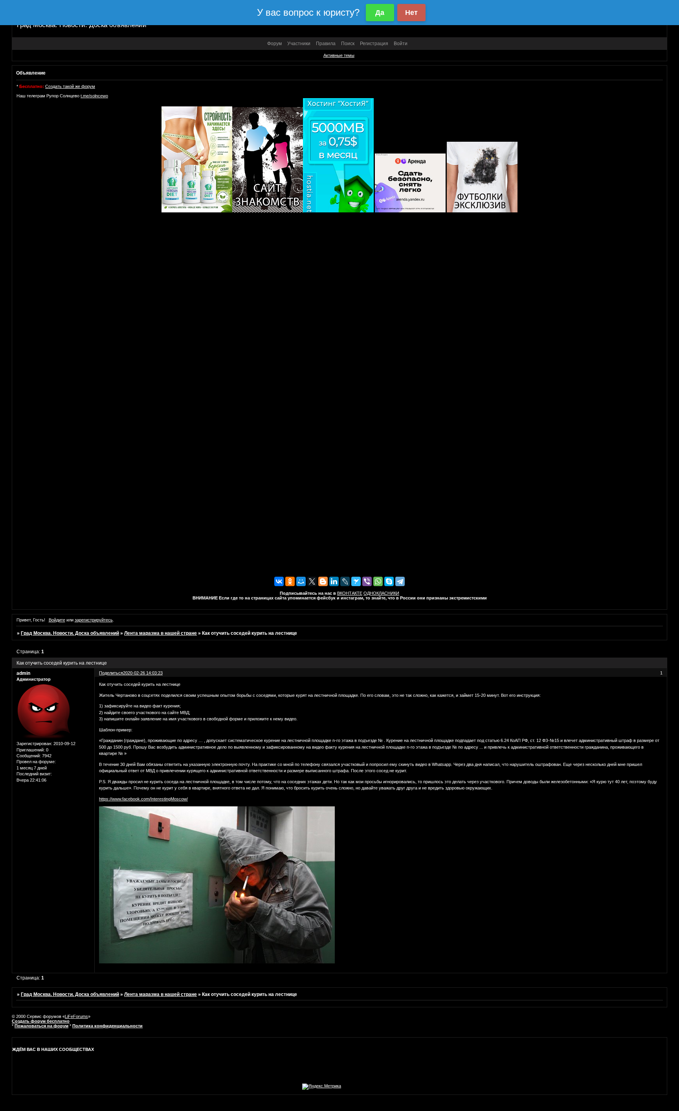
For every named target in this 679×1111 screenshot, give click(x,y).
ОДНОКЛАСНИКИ (381, 593)
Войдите (57, 620)
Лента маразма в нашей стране (160, 633)
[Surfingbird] (356, 581)
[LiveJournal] (345, 581)
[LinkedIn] (334, 581)
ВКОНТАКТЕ (349, 593)
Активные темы (338, 55)
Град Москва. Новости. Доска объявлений (70, 633)
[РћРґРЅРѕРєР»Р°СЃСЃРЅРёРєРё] (290, 581)
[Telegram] (400, 581)
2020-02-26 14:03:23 (143, 673)
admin (23, 673)
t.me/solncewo (94, 95)
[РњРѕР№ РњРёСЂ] (301, 581)
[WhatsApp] (378, 581)
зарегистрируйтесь (94, 620)
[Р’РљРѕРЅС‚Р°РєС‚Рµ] (279, 581)
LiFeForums (76, 1016)
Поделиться (111, 673)
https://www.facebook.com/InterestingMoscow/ (143, 799)
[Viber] (367, 581)
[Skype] (389, 581)
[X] (312, 581)
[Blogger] (323, 581)
